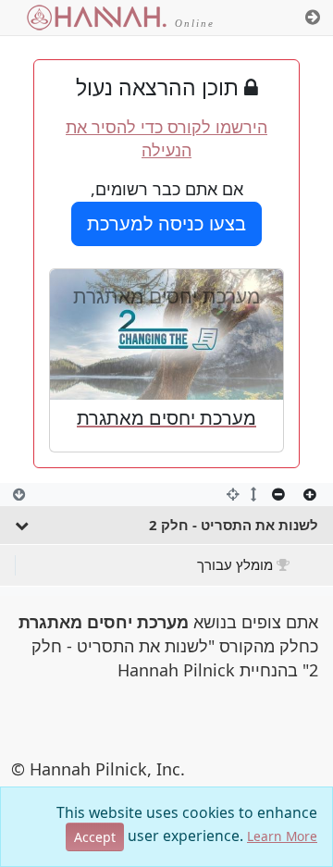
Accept (95, 837)
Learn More (282, 836)
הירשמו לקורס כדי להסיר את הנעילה (166, 139)
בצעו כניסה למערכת (166, 223)
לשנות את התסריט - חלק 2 (233, 524)
